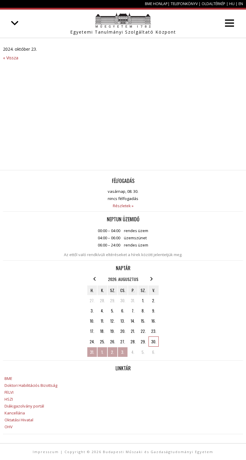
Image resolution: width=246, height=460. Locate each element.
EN (240, 3)
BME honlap (156, 3)
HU (232, 3)
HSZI (8, 399)
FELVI (9, 392)
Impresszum (46, 452)
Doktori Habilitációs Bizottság (30, 385)
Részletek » (123, 205)
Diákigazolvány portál (24, 406)
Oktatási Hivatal (18, 420)
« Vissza (10, 58)
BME (8, 378)
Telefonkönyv (184, 3)
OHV (8, 426)
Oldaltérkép (213, 3)
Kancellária (14, 413)
